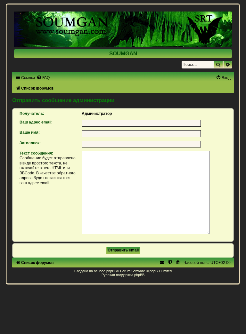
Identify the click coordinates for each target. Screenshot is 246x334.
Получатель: (32, 113)
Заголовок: (30, 143)
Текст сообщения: (36, 153)
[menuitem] (43, 78)
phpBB (111, 271)
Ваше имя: (30, 132)
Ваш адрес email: (36, 122)
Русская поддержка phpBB (123, 275)
